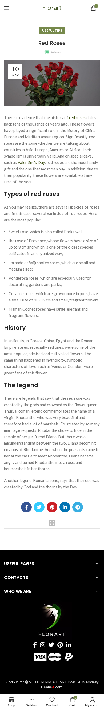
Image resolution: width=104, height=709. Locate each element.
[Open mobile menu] (6, 8)
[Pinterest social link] (52, 507)
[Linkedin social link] (64, 507)
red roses (77, 117)
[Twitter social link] (39, 507)
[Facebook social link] (26, 507)
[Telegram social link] (77, 507)
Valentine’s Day (31, 162)
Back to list (52, 523)
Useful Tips (52, 30)
